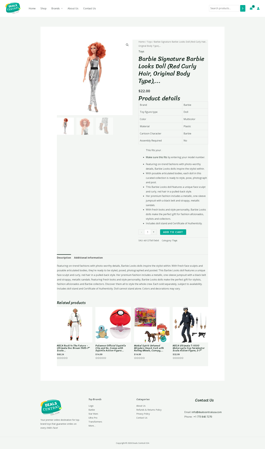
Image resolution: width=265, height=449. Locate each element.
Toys (149, 41)
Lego (91, 405)
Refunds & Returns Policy (148, 409)
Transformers (95, 421)
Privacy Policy (143, 413)
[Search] (242, 8)
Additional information (88, 257)
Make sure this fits (156, 157)
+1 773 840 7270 (203, 416)
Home (32, 8)
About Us (73, 8)
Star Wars (93, 413)
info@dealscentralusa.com (207, 412)
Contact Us (89, 8)
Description (64, 257)
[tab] (64, 257)
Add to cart (173, 232)
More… (92, 425)
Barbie (91, 409)
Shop (43, 8)
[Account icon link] (258, 8)
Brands (55, 8)
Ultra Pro (92, 417)
